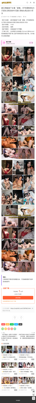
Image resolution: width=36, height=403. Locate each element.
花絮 (20, 324)
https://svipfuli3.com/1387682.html (20, 308)
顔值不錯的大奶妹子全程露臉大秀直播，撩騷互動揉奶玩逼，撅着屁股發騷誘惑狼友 (27, 336)
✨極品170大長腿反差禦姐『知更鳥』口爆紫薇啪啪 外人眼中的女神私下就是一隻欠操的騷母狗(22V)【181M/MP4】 (9, 357)
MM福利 (18, 400)
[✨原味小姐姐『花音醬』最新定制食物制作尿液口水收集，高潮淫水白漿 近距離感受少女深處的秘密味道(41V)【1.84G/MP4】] (26, 380)
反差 (3, 324)
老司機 (6, 2)
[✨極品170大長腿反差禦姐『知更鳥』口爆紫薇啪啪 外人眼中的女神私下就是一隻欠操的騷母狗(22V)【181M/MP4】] (9, 349)
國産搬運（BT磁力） (17, 16)
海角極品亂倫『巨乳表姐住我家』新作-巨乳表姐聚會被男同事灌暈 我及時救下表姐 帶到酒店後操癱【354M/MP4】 (26, 357)
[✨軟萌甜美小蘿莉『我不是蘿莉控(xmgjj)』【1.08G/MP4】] (9, 365)
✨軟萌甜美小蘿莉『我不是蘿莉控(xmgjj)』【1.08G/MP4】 (9, 371)
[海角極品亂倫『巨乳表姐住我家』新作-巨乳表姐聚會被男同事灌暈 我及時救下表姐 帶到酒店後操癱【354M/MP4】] (26, 349)
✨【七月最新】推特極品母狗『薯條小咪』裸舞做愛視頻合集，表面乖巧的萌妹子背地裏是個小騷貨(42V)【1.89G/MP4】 (9, 388)
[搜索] (27, 2)
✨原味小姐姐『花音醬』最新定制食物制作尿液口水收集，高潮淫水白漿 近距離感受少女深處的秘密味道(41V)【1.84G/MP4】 (26, 388)
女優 (7, 324)
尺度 (12, 324)
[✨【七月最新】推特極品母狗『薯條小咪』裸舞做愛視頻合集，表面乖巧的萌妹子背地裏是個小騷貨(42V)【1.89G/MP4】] (9, 380)
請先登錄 (18, 297)
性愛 (16, 324)
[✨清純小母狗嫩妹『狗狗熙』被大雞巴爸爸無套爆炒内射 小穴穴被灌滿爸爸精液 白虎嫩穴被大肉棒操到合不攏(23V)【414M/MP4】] (26, 365)
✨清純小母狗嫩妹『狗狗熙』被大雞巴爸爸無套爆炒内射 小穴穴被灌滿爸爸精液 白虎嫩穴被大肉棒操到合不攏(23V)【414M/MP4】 (26, 371)
